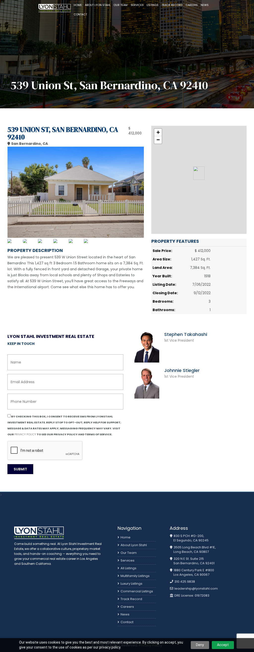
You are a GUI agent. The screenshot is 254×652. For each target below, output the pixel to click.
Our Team (120, 5)
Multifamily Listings (135, 575)
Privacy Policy (25, 434)
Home (78, 5)
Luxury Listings (131, 583)
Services (137, 5)
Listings (153, 5)
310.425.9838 (184, 581)
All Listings (128, 568)
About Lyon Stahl (98, 5)
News (205, 5)
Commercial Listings (137, 591)
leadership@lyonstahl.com (196, 588)
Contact (80, 14)
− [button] (158, 140)
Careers (192, 5)
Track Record (171, 5)
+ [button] (158, 132)
